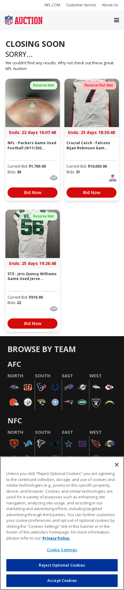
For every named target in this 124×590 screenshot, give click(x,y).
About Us (110, 5)
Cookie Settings (62, 549)
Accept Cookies (62, 580)
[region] (62, 523)
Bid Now (32, 192)
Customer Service (81, 5)
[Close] (116, 464)
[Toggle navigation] (116, 20)
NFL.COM (52, 5)
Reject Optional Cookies (62, 565)
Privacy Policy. (56, 538)
